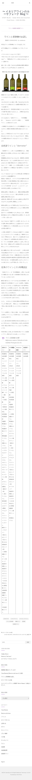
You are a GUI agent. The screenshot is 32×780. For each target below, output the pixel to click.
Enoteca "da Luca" (6, 656)
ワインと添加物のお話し (7, 676)
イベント (3, 716)
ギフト (3, 727)
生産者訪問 (4, 750)
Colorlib (28, 772)
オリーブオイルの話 (7, 632)
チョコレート (4, 740)
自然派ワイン (20, 28)
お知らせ (3, 723)
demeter (6, 618)
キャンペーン (4, 730)
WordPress (19, 774)
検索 (28, 642)
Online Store (5, 654)
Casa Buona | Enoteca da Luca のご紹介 (17, 634)
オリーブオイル (5, 720)
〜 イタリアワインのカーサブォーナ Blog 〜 (16, 12)
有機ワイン (17, 621)
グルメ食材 (4, 733)
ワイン (10, 28)
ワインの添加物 (10, 621)
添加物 (23, 621)
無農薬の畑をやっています (8, 670)
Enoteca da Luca (5, 713)
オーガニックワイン (24, 618)
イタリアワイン (14, 618)
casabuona (22, 40)
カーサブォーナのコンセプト (9, 659)
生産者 (14, 28)
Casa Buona (4, 710)
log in (3, 761)
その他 (3, 737)
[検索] (29, 3)
